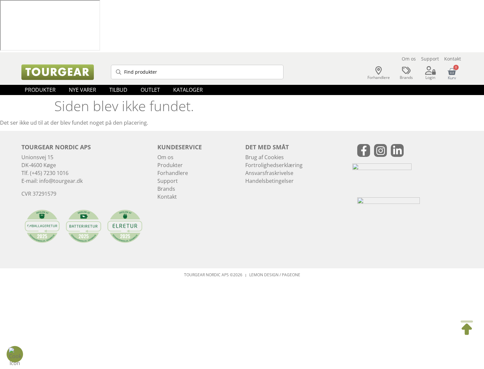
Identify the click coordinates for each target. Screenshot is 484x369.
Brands (406, 77)
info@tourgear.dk (61, 180)
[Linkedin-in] (397, 150)
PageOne (291, 275)
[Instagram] (380, 150)
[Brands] (406, 70)
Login (430, 77)
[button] (40, 90)
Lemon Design (264, 275)
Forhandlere (378, 77)
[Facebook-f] (363, 150)
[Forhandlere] (378, 70)
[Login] (430, 70)
